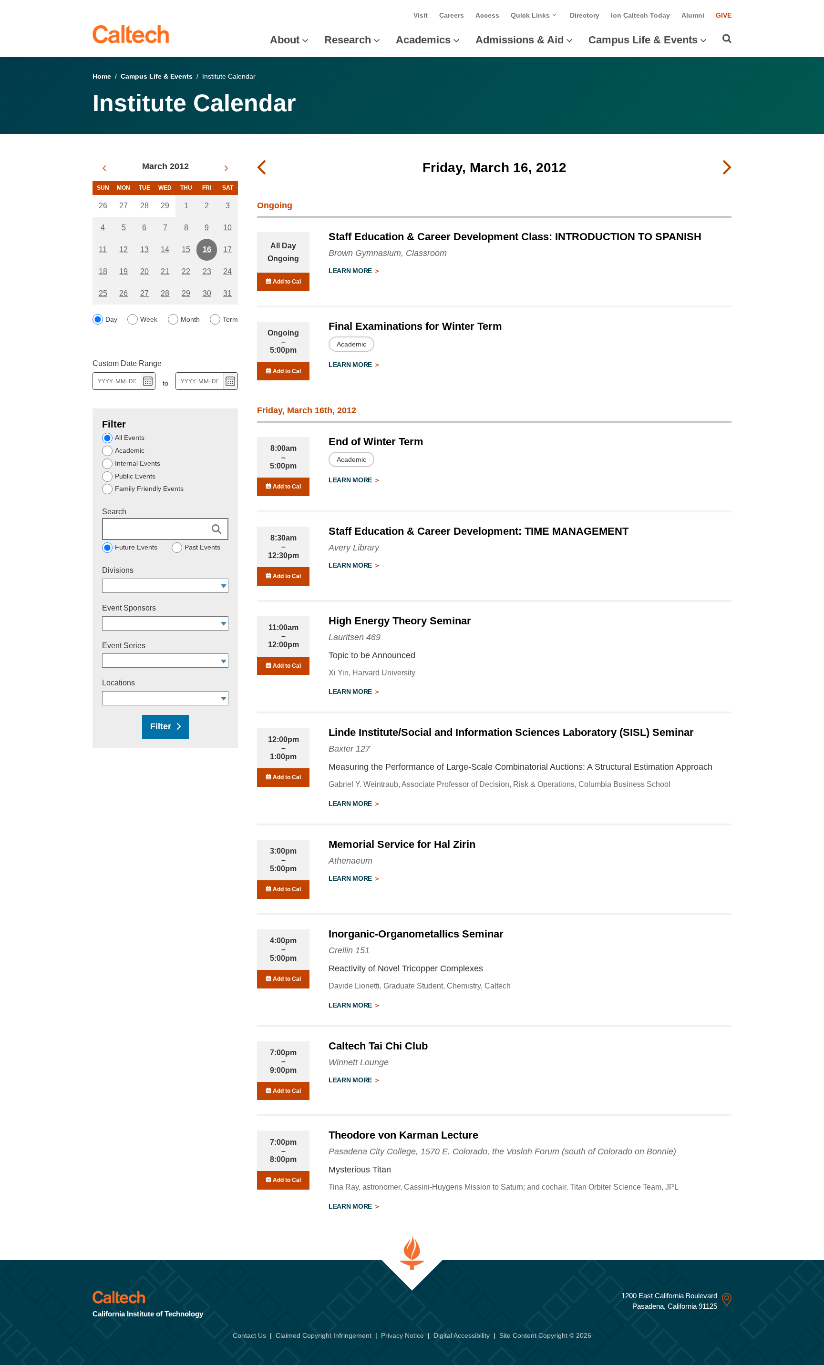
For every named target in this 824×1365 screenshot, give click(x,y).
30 (207, 293)
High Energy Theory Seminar (400, 621)
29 (165, 206)
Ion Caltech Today (640, 15)
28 (144, 206)
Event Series (123, 646)
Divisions (118, 570)
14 (165, 249)
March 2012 (165, 166)
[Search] (726, 38)
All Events (129, 437)
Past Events (202, 547)
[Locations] (223, 698)
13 (144, 249)
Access (487, 15)
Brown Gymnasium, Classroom (388, 253)
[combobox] (160, 586)
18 (103, 271)
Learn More (351, 271)
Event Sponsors (129, 608)
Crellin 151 (349, 950)
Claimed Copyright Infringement (323, 1335)
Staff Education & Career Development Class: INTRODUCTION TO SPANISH (515, 237)
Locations (118, 683)
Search (114, 512)
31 (227, 293)
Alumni (692, 15)
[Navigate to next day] (727, 167)
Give (723, 15)
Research (347, 40)
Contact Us (249, 1335)
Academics (423, 40)
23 (207, 271)
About (284, 40)
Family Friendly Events (149, 488)
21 (165, 271)
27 (123, 206)
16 (207, 249)
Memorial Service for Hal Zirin (402, 844)
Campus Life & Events (643, 40)
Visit (420, 15)
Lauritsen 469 (355, 637)
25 (103, 293)
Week (148, 319)
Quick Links (531, 15)
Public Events (135, 476)
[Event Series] (223, 660)
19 (123, 271)
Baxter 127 (349, 749)
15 (186, 249)
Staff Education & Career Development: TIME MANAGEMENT (478, 531)
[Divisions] (223, 586)
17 (227, 249)
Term (230, 319)
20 (144, 271)
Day (111, 319)
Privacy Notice (402, 1335)
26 (103, 206)
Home (102, 76)
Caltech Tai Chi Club (378, 1046)
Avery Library (354, 547)
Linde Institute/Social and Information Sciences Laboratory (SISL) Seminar (511, 732)
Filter (160, 726)
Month (190, 319)
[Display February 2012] (104, 168)
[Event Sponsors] (223, 623)
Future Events (136, 547)
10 (227, 228)
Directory (584, 15)
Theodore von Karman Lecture (403, 1135)
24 (227, 271)
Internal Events (137, 463)
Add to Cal (286, 281)
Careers (451, 15)
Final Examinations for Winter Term (415, 326)
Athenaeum (350, 861)
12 (123, 249)
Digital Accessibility (461, 1335)
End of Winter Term (376, 442)
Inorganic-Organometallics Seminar (416, 934)
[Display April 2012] (226, 168)
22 (186, 271)
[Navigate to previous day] (261, 167)
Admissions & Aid (519, 40)
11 (103, 249)
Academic (129, 450)
